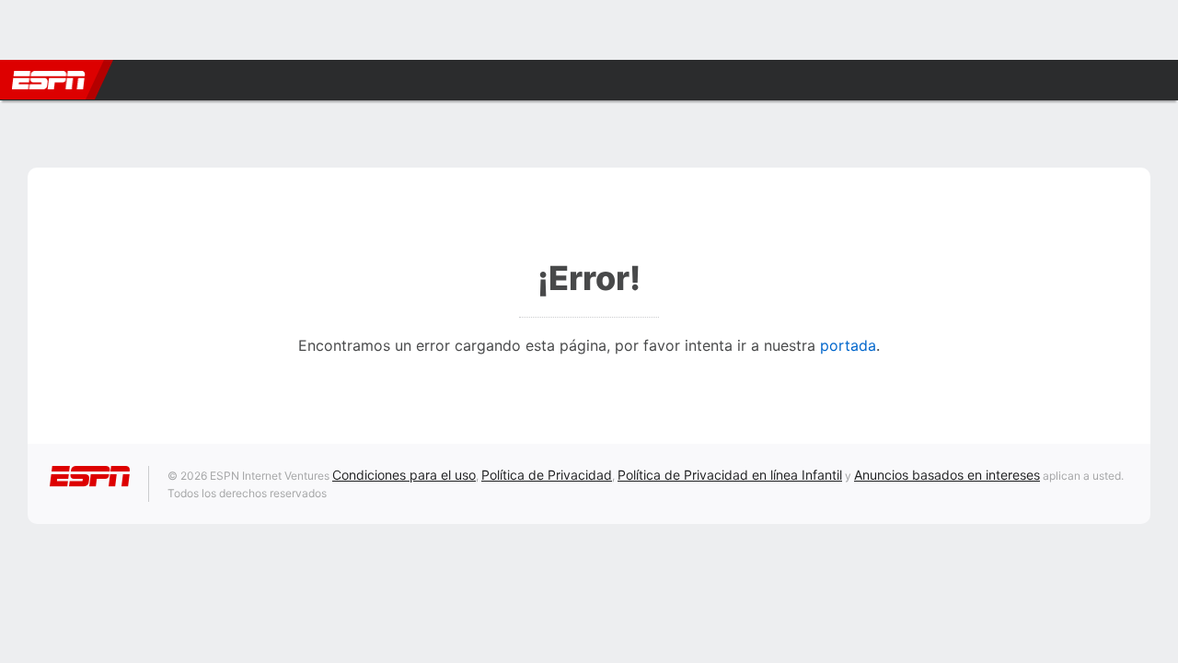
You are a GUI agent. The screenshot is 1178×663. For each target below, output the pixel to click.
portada (848, 345)
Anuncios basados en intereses (947, 475)
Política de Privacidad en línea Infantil (730, 475)
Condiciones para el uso (404, 475)
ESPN (49, 80)
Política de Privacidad (546, 475)
